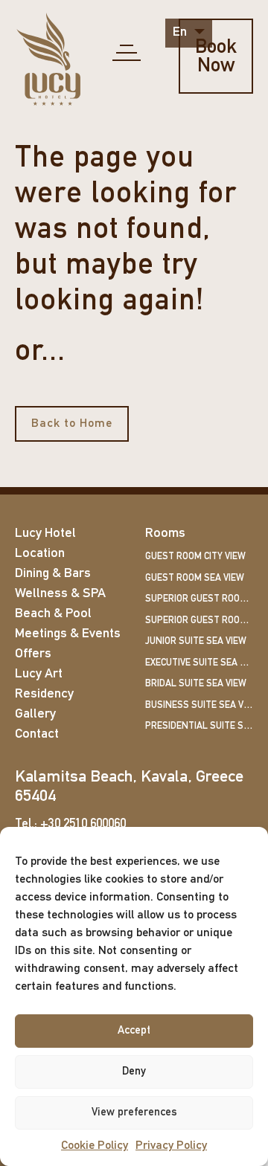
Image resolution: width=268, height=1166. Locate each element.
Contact (37, 734)
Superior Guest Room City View (199, 599)
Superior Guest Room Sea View (199, 620)
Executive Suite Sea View (199, 663)
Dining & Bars (53, 574)
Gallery (35, 714)
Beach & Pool (53, 614)
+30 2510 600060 (83, 824)
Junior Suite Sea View (195, 641)
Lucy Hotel (45, 534)
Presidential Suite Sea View (199, 726)
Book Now (216, 57)
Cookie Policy (94, 1146)
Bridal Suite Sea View (195, 684)
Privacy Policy (171, 1146)
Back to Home (71, 424)
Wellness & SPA (60, 594)
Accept (134, 1031)
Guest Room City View (195, 556)
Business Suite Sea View (199, 705)
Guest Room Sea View (194, 578)
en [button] (181, 32)
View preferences (134, 1112)
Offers (33, 654)
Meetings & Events (68, 634)
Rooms (165, 534)
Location (40, 554)
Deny (134, 1072)
